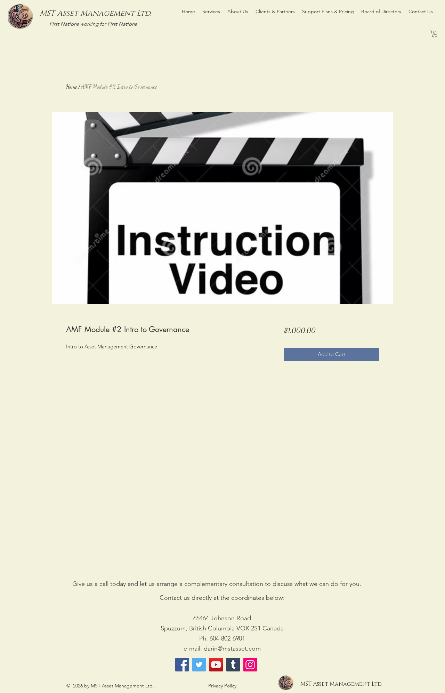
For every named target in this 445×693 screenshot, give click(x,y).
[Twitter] (199, 664)
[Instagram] (250, 664)
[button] (434, 34)
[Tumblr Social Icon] (233, 664)
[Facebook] (182, 664)
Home (71, 86)
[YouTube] (216, 664)
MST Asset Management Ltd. (96, 13)
